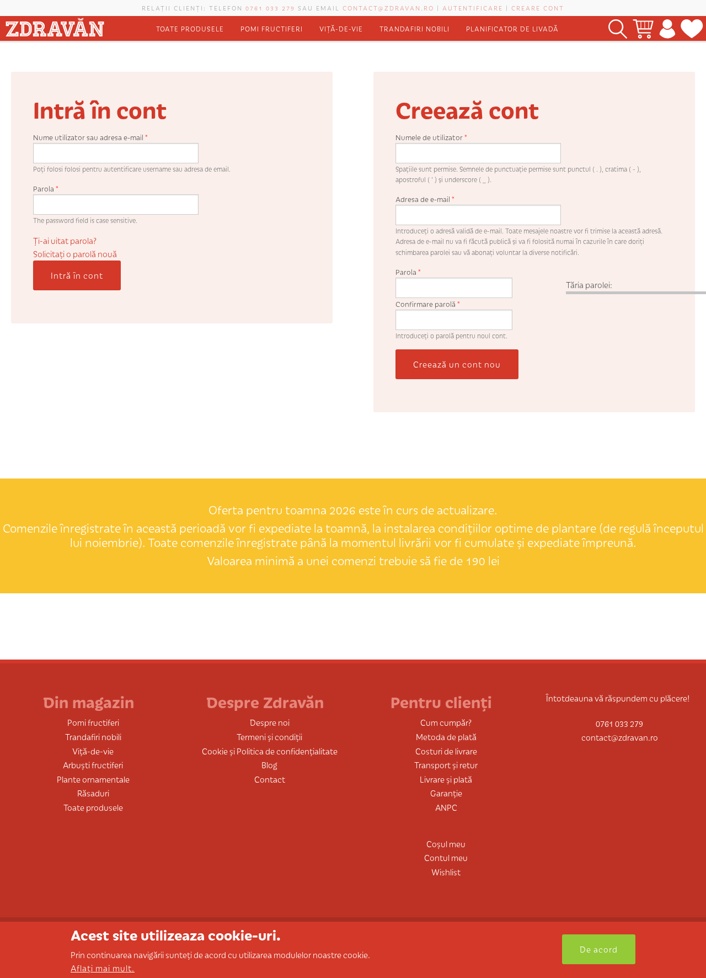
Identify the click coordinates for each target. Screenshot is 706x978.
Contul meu (446, 857)
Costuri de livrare (446, 751)
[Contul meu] (667, 28)
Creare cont (537, 7)
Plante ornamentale (93, 779)
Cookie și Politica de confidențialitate (270, 751)
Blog (269, 764)
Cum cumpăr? (446, 722)
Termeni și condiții (269, 736)
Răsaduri (93, 793)
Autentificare (472, 7)
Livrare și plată (446, 779)
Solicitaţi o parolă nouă (75, 253)
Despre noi (270, 722)
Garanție (446, 793)
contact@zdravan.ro (388, 7)
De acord (599, 949)
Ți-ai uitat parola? (65, 240)
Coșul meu (446, 843)
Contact (269, 779)
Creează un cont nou (457, 364)
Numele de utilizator (431, 137)
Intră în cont (77, 275)
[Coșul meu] (643, 28)
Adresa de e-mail (424, 199)
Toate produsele (190, 28)
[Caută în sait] (618, 28)
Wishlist (446, 872)
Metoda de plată (446, 736)
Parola (45, 188)
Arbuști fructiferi (93, 764)
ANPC (446, 807)
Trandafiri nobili (414, 28)
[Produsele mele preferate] (692, 28)
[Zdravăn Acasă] (54, 25)
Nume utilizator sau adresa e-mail (90, 137)
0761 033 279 (270, 7)
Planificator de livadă (512, 28)
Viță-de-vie (341, 28)
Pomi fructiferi (271, 28)
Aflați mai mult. (103, 968)
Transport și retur (446, 764)
